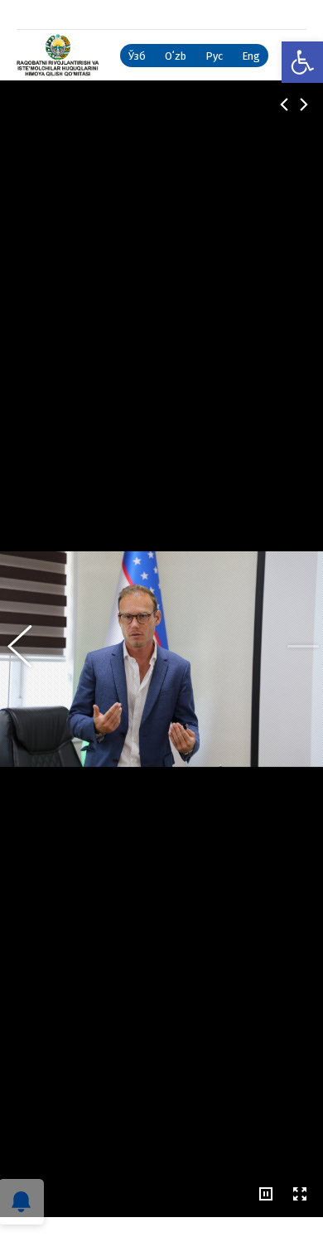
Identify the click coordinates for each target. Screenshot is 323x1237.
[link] (302, 62)
